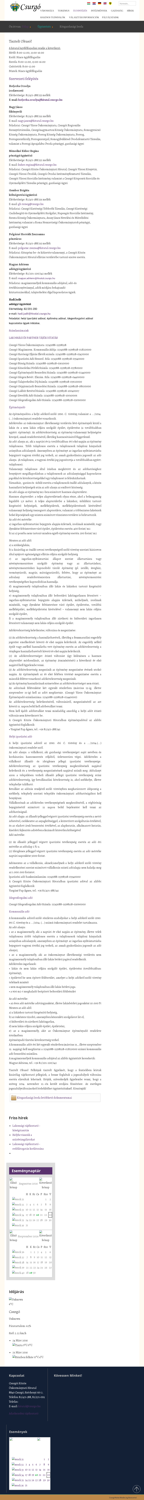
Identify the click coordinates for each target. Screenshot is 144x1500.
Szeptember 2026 (28, 1236)
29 (45, 1220)
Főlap (25, 27)
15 (46, 1210)
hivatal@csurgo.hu (29, 1406)
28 (41, 1220)
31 (27, 1225)
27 (37, 1220)
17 (27, 1215)
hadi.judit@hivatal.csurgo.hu (34, 313)
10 (27, 1210)
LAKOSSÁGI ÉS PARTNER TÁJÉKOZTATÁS (33, 338)
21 (41, 1215)
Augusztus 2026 (28, 1184)
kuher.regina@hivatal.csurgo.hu (37, 165)
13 (38, 1210)
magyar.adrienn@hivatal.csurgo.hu (36, 278)
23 (50, 1215)
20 (37, 1215)
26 (33, 1220)
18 (30, 1215)
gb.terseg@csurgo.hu (31, 204)
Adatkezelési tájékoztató (23, 1413)
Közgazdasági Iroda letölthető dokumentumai (44, 1098)
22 (45, 1215)
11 (30, 1210)
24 (27, 1220)
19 (34, 1215)
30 (50, 1220)
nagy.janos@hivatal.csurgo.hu (36, 121)
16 (50, 1210)
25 (30, 1220)
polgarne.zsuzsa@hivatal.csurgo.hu (39, 248)
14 (41, 1210)
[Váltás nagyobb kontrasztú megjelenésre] (110, 3)
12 (34, 1210)
